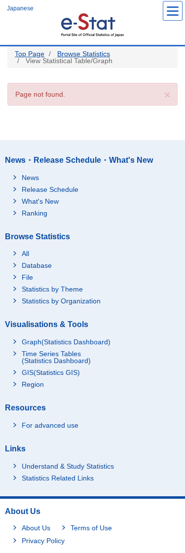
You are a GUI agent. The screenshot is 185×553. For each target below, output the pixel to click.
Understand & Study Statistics (68, 466)
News (30, 177)
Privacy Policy (43, 540)
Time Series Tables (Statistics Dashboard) (56, 357)
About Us (36, 527)
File (27, 277)
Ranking (34, 213)
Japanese (20, 8)
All (25, 253)
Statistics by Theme (52, 289)
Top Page (29, 54)
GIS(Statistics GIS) (51, 372)
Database (37, 265)
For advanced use (50, 425)
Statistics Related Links (58, 478)
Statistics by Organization (61, 300)
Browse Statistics (83, 54)
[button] (167, 95)
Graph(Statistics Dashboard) (66, 341)
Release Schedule (50, 189)
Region (33, 384)
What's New (40, 201)
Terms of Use (91, 527)
